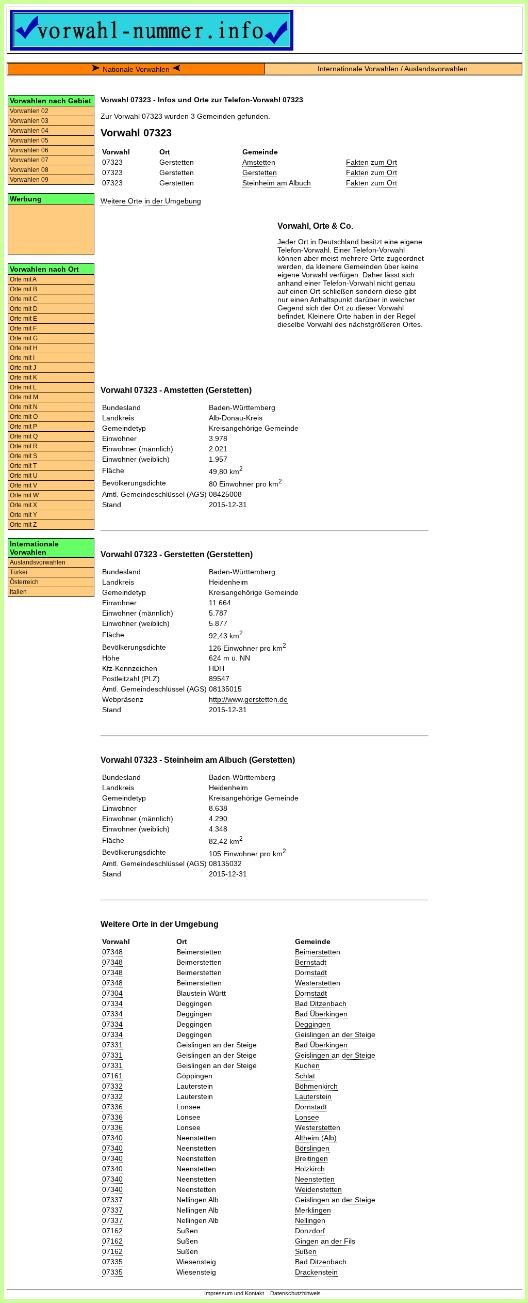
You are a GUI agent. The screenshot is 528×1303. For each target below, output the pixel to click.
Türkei (18, 572)
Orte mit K (23, 377)
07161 (112, 1076)
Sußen (306, 1251)
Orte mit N (24, 407)
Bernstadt (310, 962)
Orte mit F (23, 328)
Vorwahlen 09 (29, 179)
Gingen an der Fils (325, 1241)
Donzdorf (310, 1231)
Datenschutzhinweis (295, 1293)
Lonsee (307, 1117)
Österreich (24, 582)
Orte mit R (24, 446)
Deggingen (313, 1024)
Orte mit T (23, 465)
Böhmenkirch (316, 1086)
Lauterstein (313, 1096)
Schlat (305, 1076)
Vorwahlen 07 (29, 160)
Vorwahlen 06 (29, 150)
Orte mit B (23, 289)
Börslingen (312, 1148)
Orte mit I (22, 358)
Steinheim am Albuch (276, 183)
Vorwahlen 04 (29, 130)
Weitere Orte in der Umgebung (151, 201)
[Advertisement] (51, 229)
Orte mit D (24, 308)
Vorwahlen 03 (29, 120)
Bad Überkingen (321, 1014)
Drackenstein (316, 1272)
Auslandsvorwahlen (37, 562)
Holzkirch (310, 1169)
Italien (18, 591)
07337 (112, 1200)
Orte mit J (23, 367)
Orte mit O (24, 416)
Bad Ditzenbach (320, 1003)
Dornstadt (311, 972)
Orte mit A (23, 279)
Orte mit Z (23, 524)
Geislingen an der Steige (335, 1034)
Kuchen (307, 1065)
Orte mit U (24, 475)
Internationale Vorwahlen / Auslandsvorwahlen (393, 69)
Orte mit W (24, 495)
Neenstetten (315, 1179)
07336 (112, 1107)
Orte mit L (23, 387)
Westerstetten (317, 983)
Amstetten (258, 162)
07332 (112, 1086)
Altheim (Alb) (316, 1138)
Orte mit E (23, 318)
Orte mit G (24, 338)
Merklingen (313, 1210)
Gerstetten (259, 172)
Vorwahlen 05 (29, 140)
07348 (112, 952)
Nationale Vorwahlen (136, 69)
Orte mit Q (24, 436)
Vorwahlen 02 (29, 111)
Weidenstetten (318, 1189)
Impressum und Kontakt (234, 1293)
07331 (112, 1045)
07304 (112, 993)
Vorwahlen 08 (29, 170)
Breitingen (311, 1158)
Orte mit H (24, 348)
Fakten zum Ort (371, 162)
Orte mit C (24, 299)
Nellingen (310, 1220)
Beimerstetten (317, 952)
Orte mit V (23, 485)
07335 (112, 1262)
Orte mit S (23, 456)
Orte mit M (24, 397)
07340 (112, 1138)
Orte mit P (23, 426)
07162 (112, 1231)
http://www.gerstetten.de (248, 699)
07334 (112, 1003)
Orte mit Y (23, 515)
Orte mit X (23, 505)
